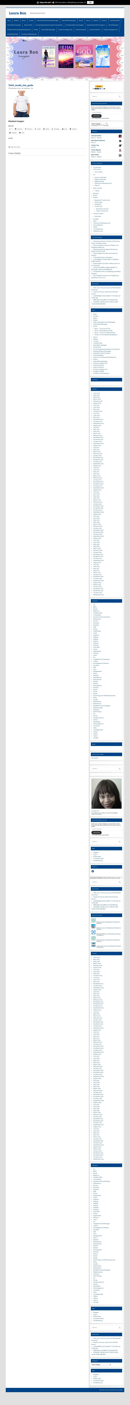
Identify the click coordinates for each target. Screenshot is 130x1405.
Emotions (96, 623)
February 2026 (97, 401)
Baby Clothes (97, 188)
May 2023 (96, 429)
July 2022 (96, 447)
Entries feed (97, 856)
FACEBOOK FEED (12, 34)
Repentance (97, 703)
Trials (94, 728)
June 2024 (96, 415)
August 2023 (97, 425)
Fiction (95, 629)
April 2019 (96, 522)
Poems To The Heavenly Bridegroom (19, 29)
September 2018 (98, 536)
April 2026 (96, 397)
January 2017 (97, 574)
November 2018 (98, 532)
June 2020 (96, 494)
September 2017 (98, 560)
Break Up (96, 611)
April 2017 (96, 570)
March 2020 (97, 500)
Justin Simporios (101, 946)
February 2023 (97, 435)
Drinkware (98, 216)
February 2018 (97, 550)
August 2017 (97, 562)
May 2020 (96, 496)
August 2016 (97, 582)
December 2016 (98, 576)
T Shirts (97, 191)
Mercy (95, 673)
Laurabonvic (27, 88)
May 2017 (96, 568)
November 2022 (98, 439)
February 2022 (97, 453)
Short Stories (97, 711)
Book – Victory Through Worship (105, 332)
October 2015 (97, 592)
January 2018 (97, 552)
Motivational (97, 679)
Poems (31, 20)
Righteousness (98, 708)
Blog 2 (24, 20)
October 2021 (97, 461)
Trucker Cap (98, 206)
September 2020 (98, 488)
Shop (9, 20)
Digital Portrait (99, 181)
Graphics (96, 635)
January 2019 (97, 528)
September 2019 (98, 512)
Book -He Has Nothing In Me (103, 330)
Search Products (81, 29)
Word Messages (113, 25)
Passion (95, 681)
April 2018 (96, 546)
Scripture (96, 710)
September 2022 (98, 443)
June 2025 (96, 407)
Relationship (97, 701)
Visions (95, 734)
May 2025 (96, 409)
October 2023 (97, 421)
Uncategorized (98, 229)
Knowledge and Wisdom (101, 663)
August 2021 (97, 466)
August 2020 (97, 490)
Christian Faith (115, 20)
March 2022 (97, 451)
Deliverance (97, 619)
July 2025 (96, 405)
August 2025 (97, 403)
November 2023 (98, 419)
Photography (97, 685)
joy (94, 657)
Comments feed (98, 858)
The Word (96, 726)
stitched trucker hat (102, 209)
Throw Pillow (99, 172)
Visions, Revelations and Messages (48, 20)
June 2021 (96, 470)
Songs (95, 716)
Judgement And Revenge (101, 659)
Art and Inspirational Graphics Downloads (49, 25)
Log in (95, 854)
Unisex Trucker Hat (102, 211)
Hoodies (96, 219)
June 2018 (96, 542)
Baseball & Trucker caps (102, 200)
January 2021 (97, 480)
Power (95, 691)
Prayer (95, 693)
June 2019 (96, 518)
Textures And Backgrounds (101, 223)
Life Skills (96, 665)
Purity (95, 697)
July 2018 (96, 540)
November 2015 (98, 590)
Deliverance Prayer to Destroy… (108, 922)
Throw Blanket (97, 225)
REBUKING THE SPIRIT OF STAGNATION (105, 300)
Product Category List (65, 29)
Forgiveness (97, 631)
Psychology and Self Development (104, 695)
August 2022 (97, 445)
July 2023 (96, 427)
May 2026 (96, 395)
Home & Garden (98, 213)
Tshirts (95, 227)
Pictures (95, 687)
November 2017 (98, 556)
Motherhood (97, 677)
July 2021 (96, 467)
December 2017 (98, 554)
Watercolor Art (98, 231)
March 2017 (96, 572)
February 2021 (97, 478)
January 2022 (97, 455)
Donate (16, 20)
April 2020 (96, 498)
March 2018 (97, 548)
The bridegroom (98, 724)
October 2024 (97, 411)
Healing (95, 637)
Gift (90, 2)
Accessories (97, 167)
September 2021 (98, 464)
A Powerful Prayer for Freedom (102, 257)
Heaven (95, 641)
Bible (94, 607)
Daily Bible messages (14, 25)
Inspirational (97, 651)
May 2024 (96, 417)
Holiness (96, 643)
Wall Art (97, 185)
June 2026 (96, 393)
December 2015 (98, 588)
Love (94, 669)
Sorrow (95, 720)
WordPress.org (98, 860)
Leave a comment (15, 147)
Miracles (96, 675)
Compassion (97, 615)
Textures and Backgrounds (103, 183)
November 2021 (98, 459)
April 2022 (96, 449)
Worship (96, 738)
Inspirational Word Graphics (96, 25)
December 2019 (98, 506)
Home (95, 649)
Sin (94, 714)
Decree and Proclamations (101, 617)
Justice (95, 661)
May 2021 (96, 472)
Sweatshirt (98, 204)
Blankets (96, 193)
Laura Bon (17, 13)
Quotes (95, 699)
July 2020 (96, 492)
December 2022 (98, 437)
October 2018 (97, 534)
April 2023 (96, 431)
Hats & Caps (98, 202)
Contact (104, 20)
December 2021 (98, 457)
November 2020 (98, 484)
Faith (94, 627)
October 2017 (97, 558)
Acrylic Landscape (100, 177)
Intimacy (96, 653)
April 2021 (96, 474)
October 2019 (97, 510)
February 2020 (97, 502)
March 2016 (97, 584)
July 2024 (96, 413)
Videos (95, 732)
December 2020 (98, 482)
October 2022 (97, 441)
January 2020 (97, 504)
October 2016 (97, 578)
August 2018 (97, 538)
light (94, 667)
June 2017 (96, 566)
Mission (95, 20)
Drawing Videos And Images (75, 25)
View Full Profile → (97, 814)
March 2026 (97, 399)
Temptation (97, 722)
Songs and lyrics (98, 718)
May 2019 (96, 520)
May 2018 (96, 544)
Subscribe (96, 116)
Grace (95, 633)
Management (97, 671)
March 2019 (97, 524)
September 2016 (98, 580)
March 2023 (97, 433)
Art (94, 174)
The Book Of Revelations (29, 34)
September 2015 (98, 595)
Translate (106, 125)
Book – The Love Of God (102, 328)
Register (96, 852)
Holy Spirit (96, 647)
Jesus (95, 655)
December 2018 (98, 530)
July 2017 (96, 564)
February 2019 (97, 526)
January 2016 (97, 586)
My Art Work (28, 25)
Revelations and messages (101, 705)
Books (81, 20)
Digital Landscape (100, 179)
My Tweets (94, 758)
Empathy (96, 625)
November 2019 (98, 508)
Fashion (95, 197)
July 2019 (96, 516)
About (88, 20)
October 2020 (97, 486)
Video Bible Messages (69, 20)
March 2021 (96, 476)
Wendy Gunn (100, 928)
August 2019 (97, 514)
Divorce (95, 621)
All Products (97, 169)
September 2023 (98, 423)
